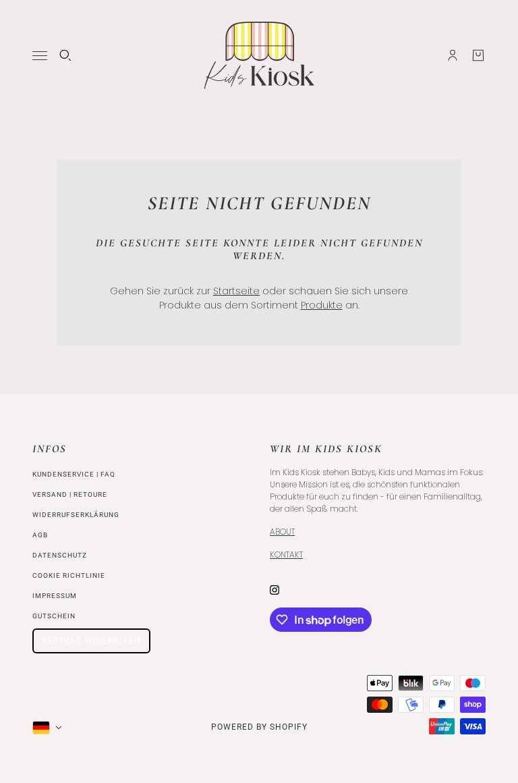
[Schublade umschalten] (39, 55)
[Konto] (452, 55)
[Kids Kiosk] (259, 55)
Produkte (322, 305)
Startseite (236, 291)
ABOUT (282, 531)
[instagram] (274, 589)
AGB (40, 535)
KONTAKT (286, 554)
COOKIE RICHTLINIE (68, 575)
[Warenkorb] (478, 55)
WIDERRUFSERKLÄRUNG (75, 514)
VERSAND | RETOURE (69, 494)
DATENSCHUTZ (59, 555)
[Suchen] (65, 55)
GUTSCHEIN (54, 616)
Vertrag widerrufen (91, 640)
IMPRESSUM (54, 595)
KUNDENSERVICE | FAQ (73, 474)
